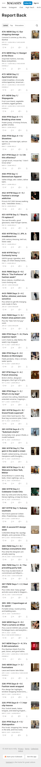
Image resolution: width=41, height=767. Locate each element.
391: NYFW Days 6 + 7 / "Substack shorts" (13, 430)
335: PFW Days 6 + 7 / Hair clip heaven (14, 704)
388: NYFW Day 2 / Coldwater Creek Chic (12, 490)
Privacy (20, 749)
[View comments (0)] (11, 68)
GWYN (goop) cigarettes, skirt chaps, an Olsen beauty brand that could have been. (13, 259)
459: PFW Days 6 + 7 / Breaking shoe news (12, 118)
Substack (9, 762)
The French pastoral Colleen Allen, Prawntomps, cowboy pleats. (13, 515)
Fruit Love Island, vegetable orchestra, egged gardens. (12, 102)
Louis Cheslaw (13, 285)
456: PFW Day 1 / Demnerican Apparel (12, 175)
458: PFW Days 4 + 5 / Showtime (12, 137)
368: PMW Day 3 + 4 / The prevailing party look (14, 566)
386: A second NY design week (14, 528)
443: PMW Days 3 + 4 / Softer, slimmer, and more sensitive (14, 296)
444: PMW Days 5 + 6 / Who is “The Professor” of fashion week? (14, 274)
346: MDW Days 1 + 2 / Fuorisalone (12, 666)
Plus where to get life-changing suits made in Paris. (14, 303)
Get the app (31, 757)
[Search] (37, 25)
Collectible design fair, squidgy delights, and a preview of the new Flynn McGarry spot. (14, 534)
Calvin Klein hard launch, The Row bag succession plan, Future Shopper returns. (14, 417)
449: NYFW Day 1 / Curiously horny (11, 254)
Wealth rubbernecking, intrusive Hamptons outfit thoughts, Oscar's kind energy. (14, 455)
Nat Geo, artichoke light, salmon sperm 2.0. (14, 142)
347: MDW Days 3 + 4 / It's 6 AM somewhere (14, 644)
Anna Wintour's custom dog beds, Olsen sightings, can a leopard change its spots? (13, 476)
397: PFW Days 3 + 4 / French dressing (12, 373)
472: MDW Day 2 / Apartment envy (10, 75)
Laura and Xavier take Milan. (13, 670)
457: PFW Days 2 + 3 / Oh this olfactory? (14, 156)
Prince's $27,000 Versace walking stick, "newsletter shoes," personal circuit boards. (15, 202)
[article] (20, 39)
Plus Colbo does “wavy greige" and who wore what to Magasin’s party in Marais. (15, 591)
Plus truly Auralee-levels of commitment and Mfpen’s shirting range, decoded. (12, 572)
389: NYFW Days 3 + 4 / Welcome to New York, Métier (13, 470)
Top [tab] (11, 25)
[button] (4, 7)
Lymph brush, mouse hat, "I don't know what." (15, 161)
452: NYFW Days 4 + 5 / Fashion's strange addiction (13, 195)
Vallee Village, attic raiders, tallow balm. (15, 180)
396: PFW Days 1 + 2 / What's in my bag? (12, 392)
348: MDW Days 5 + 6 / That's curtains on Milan (13, 623)
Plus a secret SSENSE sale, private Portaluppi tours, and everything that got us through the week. (15, 629)
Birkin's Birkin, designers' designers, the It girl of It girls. (14, 379)
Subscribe (27, 3)
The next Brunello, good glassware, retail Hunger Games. (14, 221)
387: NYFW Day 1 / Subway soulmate (14, 509)
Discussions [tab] (19, 25)
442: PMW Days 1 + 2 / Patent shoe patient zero (13, 316)
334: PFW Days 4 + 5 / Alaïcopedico (12, 723)
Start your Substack (14, 757)
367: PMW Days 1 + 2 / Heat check (15, 585)
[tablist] (13, 25)
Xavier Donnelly (17, 537)
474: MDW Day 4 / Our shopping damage (12, 33)
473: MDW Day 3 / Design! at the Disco (14, 54)
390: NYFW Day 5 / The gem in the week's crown (13, 449)
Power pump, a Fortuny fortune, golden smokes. (14, 123)
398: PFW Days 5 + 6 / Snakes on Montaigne (12, 354)
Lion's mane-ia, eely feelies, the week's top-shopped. (14, 341)
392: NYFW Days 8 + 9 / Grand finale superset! (13, 411)
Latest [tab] (5, 25)
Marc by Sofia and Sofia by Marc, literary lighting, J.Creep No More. (15, 496)
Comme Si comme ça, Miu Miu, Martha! (14, 38)
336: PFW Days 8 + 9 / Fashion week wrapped (13, 685)
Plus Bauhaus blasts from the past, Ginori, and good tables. (13, 650)
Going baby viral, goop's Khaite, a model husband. (15, 436)
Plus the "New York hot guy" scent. (13, 322)
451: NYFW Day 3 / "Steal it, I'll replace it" (15, 215)
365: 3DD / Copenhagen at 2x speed (14, 604)
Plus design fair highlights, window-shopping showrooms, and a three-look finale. (14, 690)
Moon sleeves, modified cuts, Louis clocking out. (13, 281)
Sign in (36, 3)
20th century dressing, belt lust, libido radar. (14, 240)
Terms (27, 749)
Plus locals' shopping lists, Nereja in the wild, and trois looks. (15, 728)
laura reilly (12, 42)
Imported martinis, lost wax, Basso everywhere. (13, 60)
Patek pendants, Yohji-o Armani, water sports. (14, 360)
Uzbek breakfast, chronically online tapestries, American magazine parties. (13, 81)
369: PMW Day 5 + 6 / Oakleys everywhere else (14, 547)
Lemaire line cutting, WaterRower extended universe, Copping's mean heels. (15, 398)
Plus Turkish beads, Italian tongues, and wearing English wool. (13, 709)
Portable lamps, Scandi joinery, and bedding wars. (14, 610)
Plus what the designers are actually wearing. (12, 553)
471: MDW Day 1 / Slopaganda (10, 96)
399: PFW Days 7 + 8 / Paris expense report (15, 335)
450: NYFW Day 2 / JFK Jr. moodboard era (14, 235)
